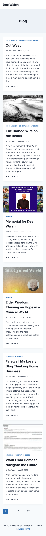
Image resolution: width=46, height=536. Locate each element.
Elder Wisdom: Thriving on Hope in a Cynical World (23, 307)
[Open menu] (41, 4)
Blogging (10, 356)
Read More (12, 86)
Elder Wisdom (11, 40)
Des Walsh (12, 51)
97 (28, 511)
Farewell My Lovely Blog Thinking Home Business (22, 366)
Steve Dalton (13, 232)
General (22, 40)
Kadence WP (24, 529)
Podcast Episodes (22, 455)
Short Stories (33, 40)
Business (19, 356)
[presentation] (23, 108)
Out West (13, 45)
